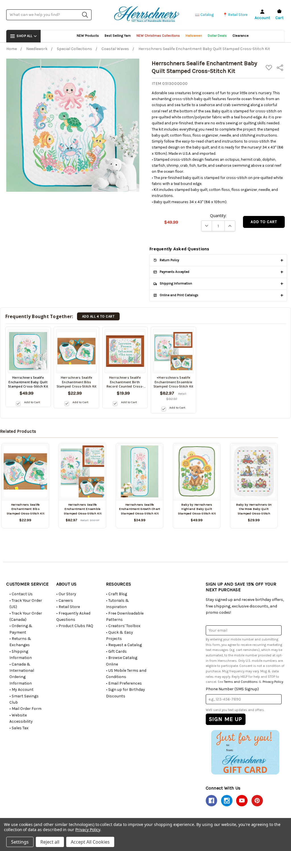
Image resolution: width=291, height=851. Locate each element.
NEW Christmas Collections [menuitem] (158, 36)
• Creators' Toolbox (123, 625)
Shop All (24, 36)
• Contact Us (21, 594)
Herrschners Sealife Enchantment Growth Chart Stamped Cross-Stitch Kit (139, 509)
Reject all (49, 842)
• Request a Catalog (124, 644)
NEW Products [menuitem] (88, 36)
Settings (20, 842)
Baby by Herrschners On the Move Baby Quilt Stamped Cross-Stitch (254, 509)
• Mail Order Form (25, 708)
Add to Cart (32, 402)
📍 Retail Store (235, 15)
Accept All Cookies (90, 842)
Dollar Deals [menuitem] (217, 36)
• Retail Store (68, 606)
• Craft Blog (116, 594)
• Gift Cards (116, 651)
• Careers (64, 600)
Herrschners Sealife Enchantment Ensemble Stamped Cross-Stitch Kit (82, 509)
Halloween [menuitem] (194, 36)
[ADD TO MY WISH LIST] (38, 451)
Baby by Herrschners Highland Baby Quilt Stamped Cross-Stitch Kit (197, 509)
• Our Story (66, 594)
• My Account (21, 689)
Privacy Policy (273, 682)
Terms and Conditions (241, 682)
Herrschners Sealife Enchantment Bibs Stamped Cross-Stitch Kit (25, 509)
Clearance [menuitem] (240, 36)
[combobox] (49, 14)
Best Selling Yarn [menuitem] (118, 36)
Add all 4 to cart (98, 316)
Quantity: (218, 215)
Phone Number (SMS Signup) (232, 689)
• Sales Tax (18, 728)
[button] (245, 752)
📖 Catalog (204, 15)
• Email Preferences (124, 683)
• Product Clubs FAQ (74, 625)
